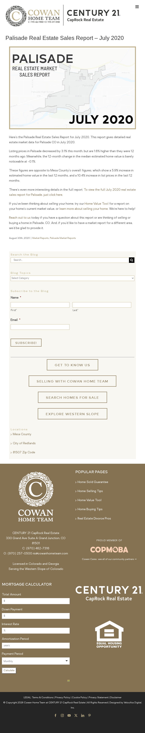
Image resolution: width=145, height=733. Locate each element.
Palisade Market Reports (63, 238)
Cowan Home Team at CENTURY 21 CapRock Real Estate (54, 703)
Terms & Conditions (42, 698)
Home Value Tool (97, 203)
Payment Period (12, 654)
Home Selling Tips (90, 491)
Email (15, 320)
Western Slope (35, 569)
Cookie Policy (79, 698)
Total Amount (11, 594)
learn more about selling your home (83, 209)
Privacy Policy (62, 698)
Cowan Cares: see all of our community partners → (109, 559)
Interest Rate (10, 624)
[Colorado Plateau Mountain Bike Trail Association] (109, 547)
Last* (75, 310)
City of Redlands (24, 443)
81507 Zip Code (24, 452)
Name (16, 297)
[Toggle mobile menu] (137, 7)
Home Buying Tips (90, 509)
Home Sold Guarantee (93, 482)
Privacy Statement (98, 698)
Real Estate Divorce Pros (94, 518)
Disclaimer (115, 698)
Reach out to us (20, 217)
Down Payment (12, 609)
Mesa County (22, 434)
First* (14, 310)
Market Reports (40, 238)
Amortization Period (15, 639)
